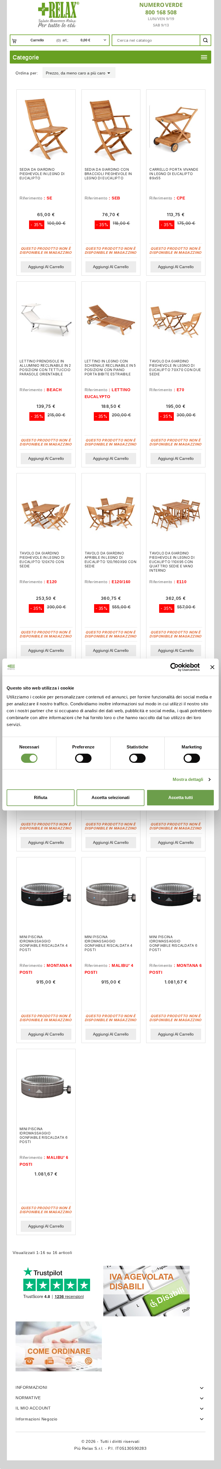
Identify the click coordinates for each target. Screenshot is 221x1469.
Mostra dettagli (188, 779)
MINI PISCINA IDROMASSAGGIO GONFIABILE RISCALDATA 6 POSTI (173, 943)
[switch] (83, 758)
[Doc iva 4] (146, 1290)
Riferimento (31, 198)
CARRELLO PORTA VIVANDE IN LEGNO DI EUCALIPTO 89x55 (173, 173)
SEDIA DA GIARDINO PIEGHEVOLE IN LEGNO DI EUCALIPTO (42, 173)
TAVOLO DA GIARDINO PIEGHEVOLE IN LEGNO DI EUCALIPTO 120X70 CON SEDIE (42, 559)
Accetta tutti (180, 797)
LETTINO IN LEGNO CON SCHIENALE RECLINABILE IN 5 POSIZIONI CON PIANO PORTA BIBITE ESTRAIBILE (110, 367)
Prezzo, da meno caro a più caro (79, 73)
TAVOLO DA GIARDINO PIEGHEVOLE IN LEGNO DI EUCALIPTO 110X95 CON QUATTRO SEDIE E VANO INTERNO (172, 562)
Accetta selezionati (110, 797)
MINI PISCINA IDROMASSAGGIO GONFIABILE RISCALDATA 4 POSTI (44, 943)
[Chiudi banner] (212, 667)
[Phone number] (158, 14)
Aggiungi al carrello (46, 266)
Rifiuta (40, 797)
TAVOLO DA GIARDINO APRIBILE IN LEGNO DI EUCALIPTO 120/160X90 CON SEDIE (110, 559)
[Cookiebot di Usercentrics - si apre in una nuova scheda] (174, 667)
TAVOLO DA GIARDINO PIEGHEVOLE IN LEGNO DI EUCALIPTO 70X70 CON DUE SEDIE (175, 367)
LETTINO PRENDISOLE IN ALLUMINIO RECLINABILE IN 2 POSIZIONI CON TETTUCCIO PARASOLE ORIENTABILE (45, 367)
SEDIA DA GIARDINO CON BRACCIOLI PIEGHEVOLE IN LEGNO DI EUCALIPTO (108, 173)
